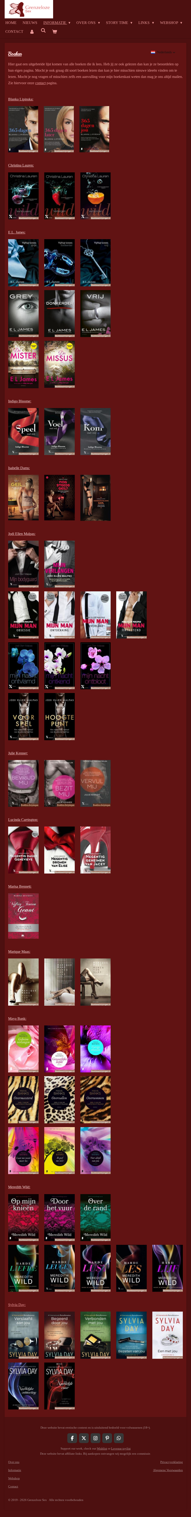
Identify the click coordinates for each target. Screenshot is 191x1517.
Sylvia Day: (17, 1305)
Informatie (14, 1470)
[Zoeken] (43, 30)
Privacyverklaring (171, 1462)
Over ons (13, 1462)
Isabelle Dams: (19, 468)
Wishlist (102, 1448)
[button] (163, 52)
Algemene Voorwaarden (168, 1470)
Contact (13, 1486)
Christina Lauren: (21, 165)
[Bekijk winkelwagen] (54, 31)
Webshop (14, 1478)
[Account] (32, 31)
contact (40, 83)
